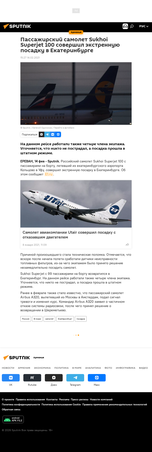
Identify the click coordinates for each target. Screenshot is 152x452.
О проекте (8, 399)
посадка (81, 318)
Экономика (42, 367)
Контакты (52, 399)
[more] (127, 244)
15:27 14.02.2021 (30, 57)
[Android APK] (13, 420)
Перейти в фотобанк (64, 127)
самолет (49, 318)
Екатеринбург (65, 318)
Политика (61, 367)
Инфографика (125, 367)
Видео (143, 367)
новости (8, 367)
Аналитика (93, 367)
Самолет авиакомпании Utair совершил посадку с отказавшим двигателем (69, 234)
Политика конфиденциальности (21, 404)
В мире (37, 318)
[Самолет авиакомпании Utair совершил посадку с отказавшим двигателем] (76, 204)
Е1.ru (48, 174)
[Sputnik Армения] (18, 29)
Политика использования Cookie (61, 404)
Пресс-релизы (79, 399)
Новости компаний (101, 399)
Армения (24, 367)
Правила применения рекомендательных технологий (114, 404)
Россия (25, 318)
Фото (108, 367)
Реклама (64, 399)
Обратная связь (11, 409)
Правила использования (30, 399)
